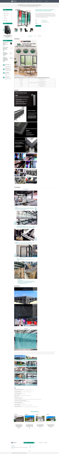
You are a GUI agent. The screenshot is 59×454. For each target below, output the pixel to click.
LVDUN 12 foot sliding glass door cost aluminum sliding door (5, 48)
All (20, 6)
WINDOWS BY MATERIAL (6, 13)
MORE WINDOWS (5, 20)
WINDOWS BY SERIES (6, 15)
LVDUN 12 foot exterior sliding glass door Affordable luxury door (5, 53)
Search (30, 447)
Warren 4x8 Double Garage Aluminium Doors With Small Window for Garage (40, 425)
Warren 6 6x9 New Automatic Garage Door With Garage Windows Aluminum (50, 425)
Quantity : (36, 19)
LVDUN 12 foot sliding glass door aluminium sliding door (8, 36)
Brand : (36, 22)
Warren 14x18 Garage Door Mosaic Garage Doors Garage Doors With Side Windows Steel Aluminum (18, 425)
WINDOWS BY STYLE (6, 11)
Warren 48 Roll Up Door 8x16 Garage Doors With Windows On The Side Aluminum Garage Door (29, 425)
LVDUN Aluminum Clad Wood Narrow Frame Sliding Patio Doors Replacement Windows (5, 59)
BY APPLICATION (5, 18)
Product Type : (36, 23)
